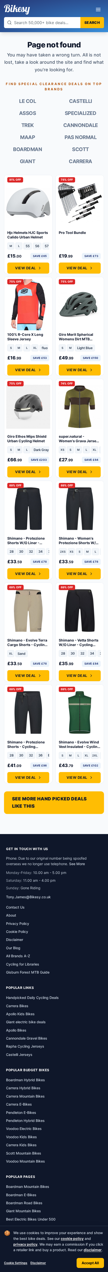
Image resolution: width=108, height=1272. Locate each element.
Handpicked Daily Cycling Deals (32, 997)
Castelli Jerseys (19, 1054)
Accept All (90, 1263)
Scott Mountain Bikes (23, 1153)
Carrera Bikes (17, 1006)
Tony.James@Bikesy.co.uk (28, 897)
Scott (80, 149)
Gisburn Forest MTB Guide (27, 972)
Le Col (27, 101)
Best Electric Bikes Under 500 (31, 1219)
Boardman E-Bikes (21, 1195)
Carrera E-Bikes (19, 1104)
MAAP (27, 137)
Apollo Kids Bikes (20, 1014)
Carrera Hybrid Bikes (23, 1088)
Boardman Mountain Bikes (27, 1186)
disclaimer (93, 1250)
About (11, 915)
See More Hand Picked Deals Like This (49, 802)
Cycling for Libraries (22, 964)
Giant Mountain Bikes (23, 1211)
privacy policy (25, 1244)
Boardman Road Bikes (24, 1203)
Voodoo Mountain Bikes (25, 1161)
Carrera (80, 161)
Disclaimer (38, 1263)
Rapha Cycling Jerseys (25, 1046)
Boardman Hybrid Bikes (25, 1080)
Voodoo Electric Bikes (24, 1128)
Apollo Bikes (16, 1030)
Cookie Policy (17, 931)
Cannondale (80, 125)
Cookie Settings (15, 1263)
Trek (27, 125)
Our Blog (13, 948)
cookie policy (72, 1238)
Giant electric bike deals (26, 1022)
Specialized (80, 113)
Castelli (80, 101)
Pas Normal (80, 137)
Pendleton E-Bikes (21, 1112)
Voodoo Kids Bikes (21, 1137)
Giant (27, 161)
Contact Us (15, 907)
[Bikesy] (17, 10)
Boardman (27, 149)
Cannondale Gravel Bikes (26, 1038)
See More (77, 864)
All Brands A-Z (18, 956)
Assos (27, 113)
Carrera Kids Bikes (21, 1145)
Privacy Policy (17, 923)
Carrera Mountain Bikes (25, 1096)
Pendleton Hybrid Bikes (25, 1120)
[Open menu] (98, 9)
